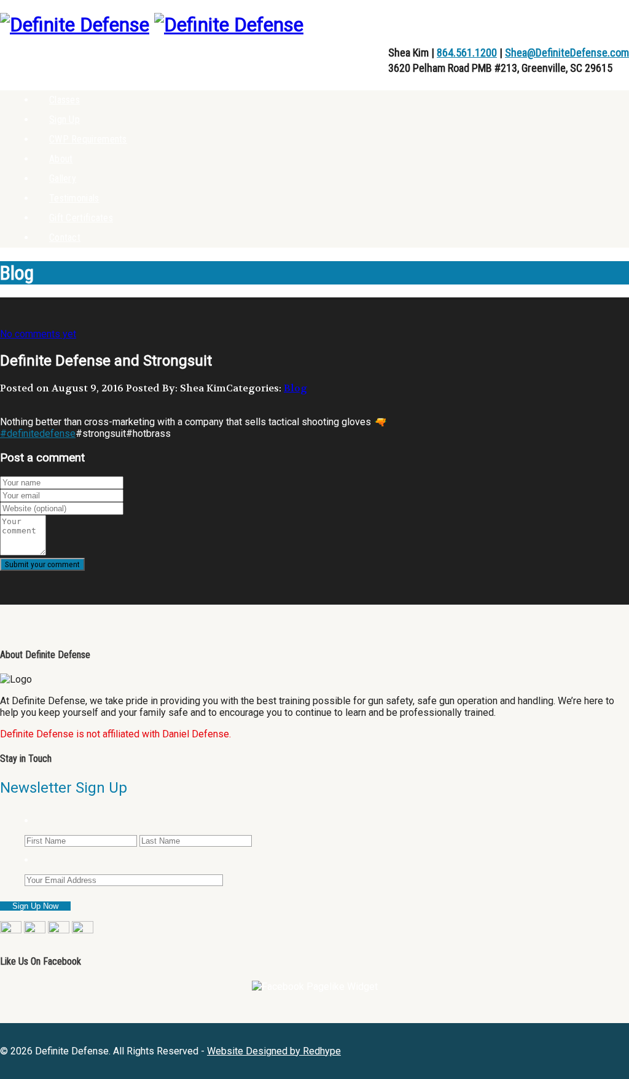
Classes (64, 100)
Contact (64, 237)
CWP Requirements (88, 139)
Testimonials (74, 198)
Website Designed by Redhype (274, 1051)
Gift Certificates (81, 218)
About (61, 159)
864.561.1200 (467, 52)
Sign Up (64, 119)
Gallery (62, 178)
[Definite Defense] (74, 24)
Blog (295, 388)
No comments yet (38, 334)
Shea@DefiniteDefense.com (567, 52)
